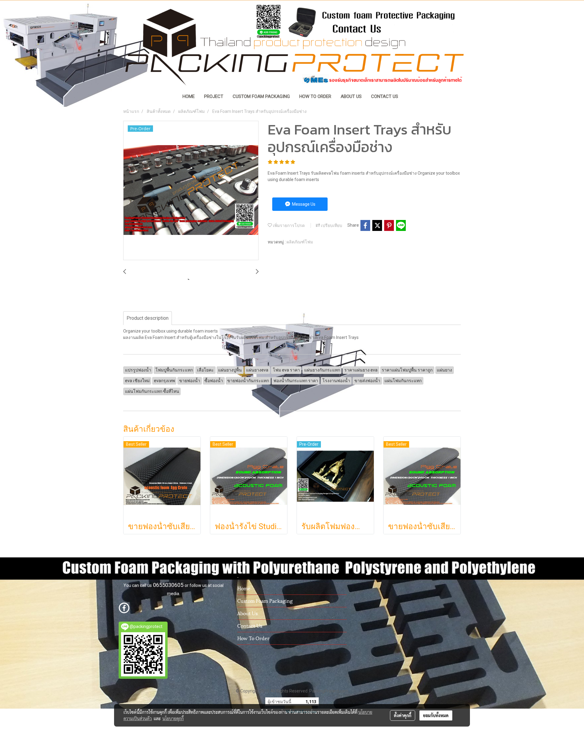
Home (244, 588)
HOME (188, 96)
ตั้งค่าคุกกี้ (402, 715)
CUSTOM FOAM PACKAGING (261, 96)
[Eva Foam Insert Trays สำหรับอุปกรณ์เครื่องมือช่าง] (190, 190)
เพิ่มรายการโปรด (288, 225)
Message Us (303, 204)
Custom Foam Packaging (265, 600)
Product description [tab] (148, 318)
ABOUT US (351, 96)
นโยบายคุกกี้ (173, 718)
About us (247, 613)
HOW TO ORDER (315, 96)
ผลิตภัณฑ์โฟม (300, 241)
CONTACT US (384, 96)
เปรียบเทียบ (331, 225)
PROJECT (213, 96)
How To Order (253, 638)
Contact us (249, 625)
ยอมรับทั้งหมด (436, 715)
